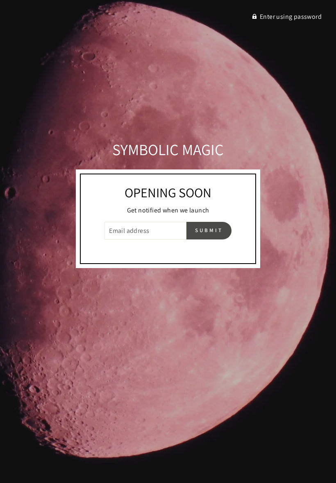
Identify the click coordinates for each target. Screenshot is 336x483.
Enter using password (291, 16)
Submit (208, 230)
